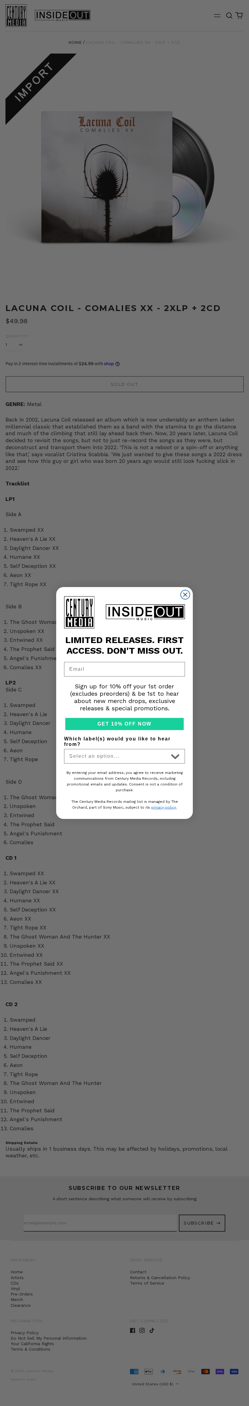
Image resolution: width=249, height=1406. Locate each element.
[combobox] (118, 756)
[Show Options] (175, 756)
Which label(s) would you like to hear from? (117, 741)
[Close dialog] (185, 594)
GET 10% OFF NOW (124, 723)
